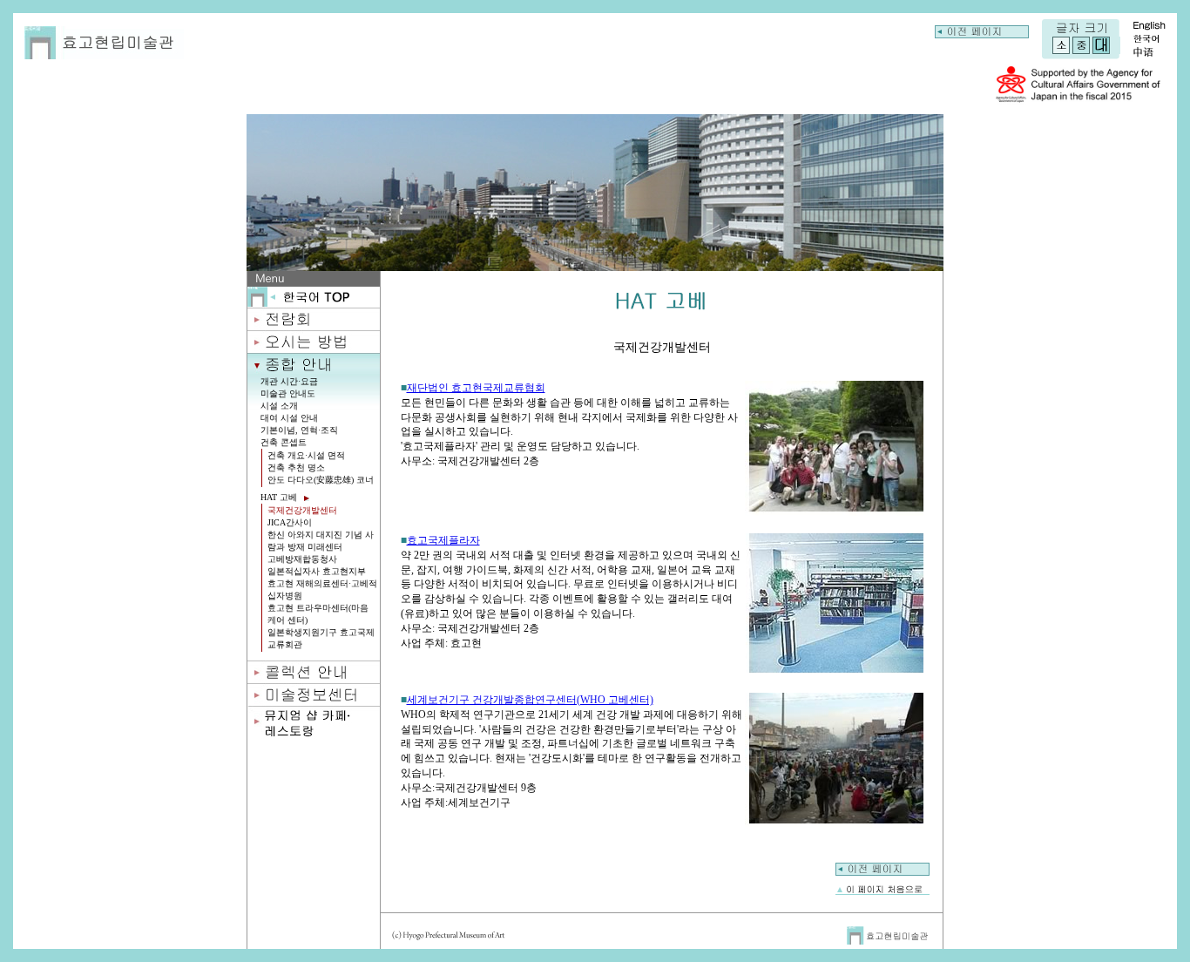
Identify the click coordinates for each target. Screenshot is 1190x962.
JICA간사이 (289, 522)
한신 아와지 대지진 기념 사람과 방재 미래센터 (320, 541)
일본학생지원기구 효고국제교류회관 (321, 638)
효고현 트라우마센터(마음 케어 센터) (317, 614)
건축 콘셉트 (283, 442)
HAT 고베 (280, 497)
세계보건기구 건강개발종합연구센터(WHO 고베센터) (530, 700)
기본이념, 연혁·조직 (299, 430)
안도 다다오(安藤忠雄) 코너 (320, 479)
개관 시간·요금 (289, 381)
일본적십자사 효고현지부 (316, 571)
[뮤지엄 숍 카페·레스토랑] (313, 735)
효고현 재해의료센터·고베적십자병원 (322, 589)
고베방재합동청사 (302, 559)
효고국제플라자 (443, 540)
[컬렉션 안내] (313, 678)
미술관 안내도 (287, 393)
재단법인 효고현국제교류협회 (476, 388)
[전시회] (313, 325)
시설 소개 (279, 405)
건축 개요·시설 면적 (306, 455)
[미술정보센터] (313, 701)
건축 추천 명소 (296, 467)
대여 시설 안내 (289, 418)
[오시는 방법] (313, 348)
